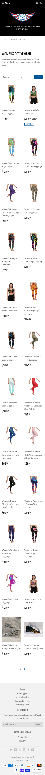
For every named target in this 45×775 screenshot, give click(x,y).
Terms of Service (22, 701)
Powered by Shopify (22, 760)
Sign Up (38, 724)
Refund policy (22, 697)
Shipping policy (23, 694)
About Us (22, 741)
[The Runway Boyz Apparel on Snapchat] (28, 750)
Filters (39, 77)
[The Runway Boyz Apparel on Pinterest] (19, 750)
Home (4, 39)
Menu (7, 3)
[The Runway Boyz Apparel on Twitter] (11, 750)
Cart (41, 3)
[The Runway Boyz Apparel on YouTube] (32, 750)
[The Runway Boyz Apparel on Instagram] (24, 750)
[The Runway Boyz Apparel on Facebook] (15, 750)
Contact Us (22, 737)
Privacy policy (22, 705)
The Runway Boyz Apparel (24, 757)
